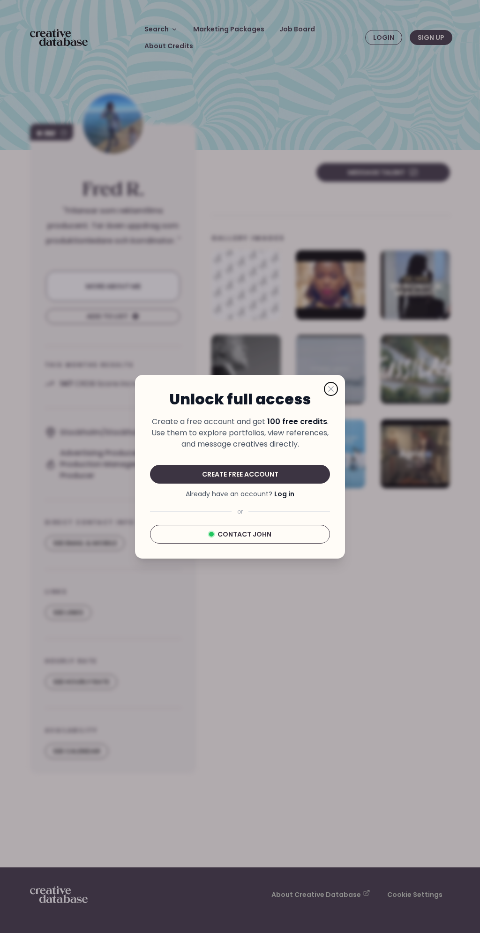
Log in (284, 494)
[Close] (331, 389)
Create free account (240, 474)
